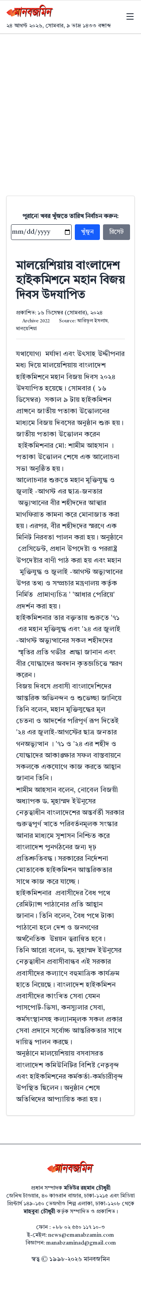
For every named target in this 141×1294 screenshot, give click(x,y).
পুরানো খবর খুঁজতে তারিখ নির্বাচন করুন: (71, 216)
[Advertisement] (70, 108)
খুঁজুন (87, 232)
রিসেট (116, 232)
